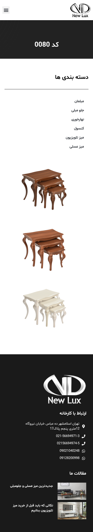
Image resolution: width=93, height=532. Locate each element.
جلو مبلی (77, 110)
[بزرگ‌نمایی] (77, 165)
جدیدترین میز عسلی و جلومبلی (31, 486)
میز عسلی (77, 146)
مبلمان (79, 101)
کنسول (79, 128)
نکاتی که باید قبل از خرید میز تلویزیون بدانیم (33, 508)
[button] (6, 10)
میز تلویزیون (75, 137)
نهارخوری (77, 119)
